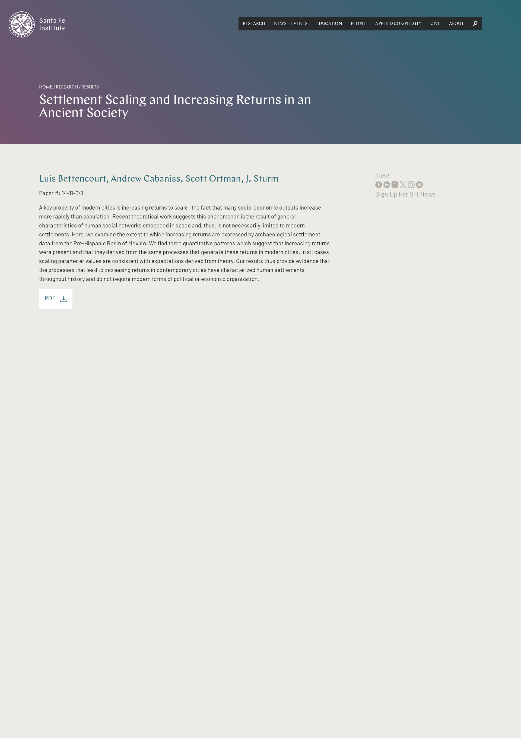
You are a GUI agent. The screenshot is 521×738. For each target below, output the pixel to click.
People (359, 24)
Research (254, 24)
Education (329, 24)
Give (435, 24)
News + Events (291, 24)
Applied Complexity (398, 24)
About (456, 24)
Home (45, 87)
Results (90, 87)
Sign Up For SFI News (405, 194)
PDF (50, 299)
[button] (254, 23)
